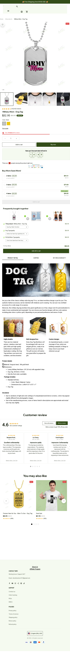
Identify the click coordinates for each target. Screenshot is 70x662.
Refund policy (12, 624)
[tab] (30, 466)
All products (8, 19)
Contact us (12, 591)
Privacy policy (12, 610)
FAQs (10, 598)
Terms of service (13, 614)
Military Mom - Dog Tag (11, 460)
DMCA (10, 602)
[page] (35, 567)
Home (1, 19)
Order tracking (13, 595)
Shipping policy (13, 617)
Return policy (12, 621)
